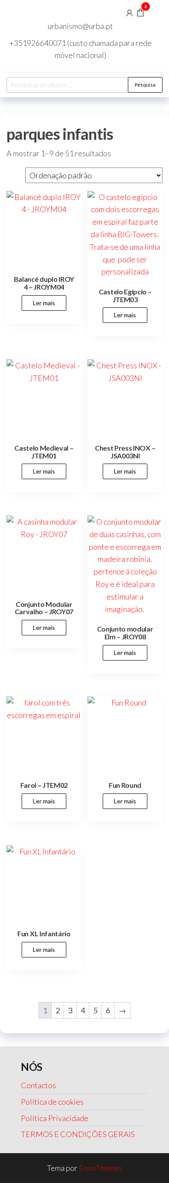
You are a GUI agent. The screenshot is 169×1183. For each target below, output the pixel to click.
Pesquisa (145, 84)
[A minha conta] (129, 12)
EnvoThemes (100, 1168)
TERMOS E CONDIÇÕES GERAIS (78, 1134)
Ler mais (44, 302)
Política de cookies (52, 1101)
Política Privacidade (54, 1118)
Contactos (38, 1085)
